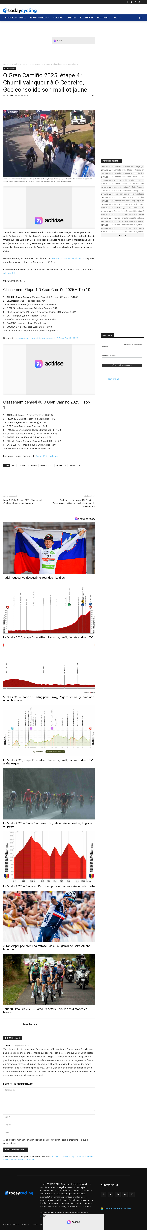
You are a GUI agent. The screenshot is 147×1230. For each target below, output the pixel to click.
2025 (13, 465)
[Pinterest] (19, 102)
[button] (140, 17)
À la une (22, 465)
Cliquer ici (9, 273)
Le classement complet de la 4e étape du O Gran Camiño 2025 (46, 338)
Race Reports (61, 465)
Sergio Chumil (75, 465)
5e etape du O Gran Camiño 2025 (67, 258)
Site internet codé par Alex (117, 1208)
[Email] (32, 102)
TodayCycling (113, 379)
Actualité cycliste (18, 64)
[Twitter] (139, 2)
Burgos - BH (32, 465)
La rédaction (11, 95)
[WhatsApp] (26, 102)
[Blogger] (103, 1194)
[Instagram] (131, 2)
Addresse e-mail (109, 356)
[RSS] (135, 2)
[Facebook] (127, 2)
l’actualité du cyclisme (47, 456)
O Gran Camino (46, 465)
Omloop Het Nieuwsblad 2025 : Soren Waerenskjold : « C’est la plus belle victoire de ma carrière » (74, 503)
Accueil (6, 64)
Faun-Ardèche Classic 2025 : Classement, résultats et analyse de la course (22, 501)
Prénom (105, 346)
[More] (39, 102)
